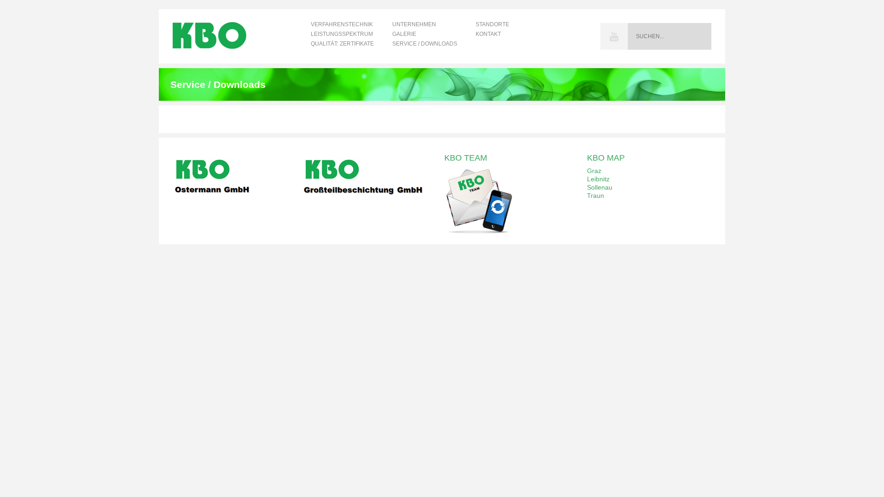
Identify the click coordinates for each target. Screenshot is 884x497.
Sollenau (599, 187)
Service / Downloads (424, 43)
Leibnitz (598, 179)
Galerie (404, 34)
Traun (595, 195)
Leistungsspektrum (342, 34)
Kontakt (488, 34)
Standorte (492, 24)
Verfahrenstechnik (342, 24)
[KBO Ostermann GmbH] (242, 201)
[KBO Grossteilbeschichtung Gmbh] (371, 201)
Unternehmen (414, 24)
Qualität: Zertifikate (342, 43)
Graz (594, 170)
